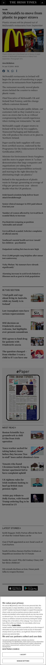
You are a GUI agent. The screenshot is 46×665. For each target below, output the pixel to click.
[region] (23, 630)
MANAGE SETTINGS (23, 661)
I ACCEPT (23, 654)
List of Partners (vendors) (10, 649)
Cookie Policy (16, 625)
